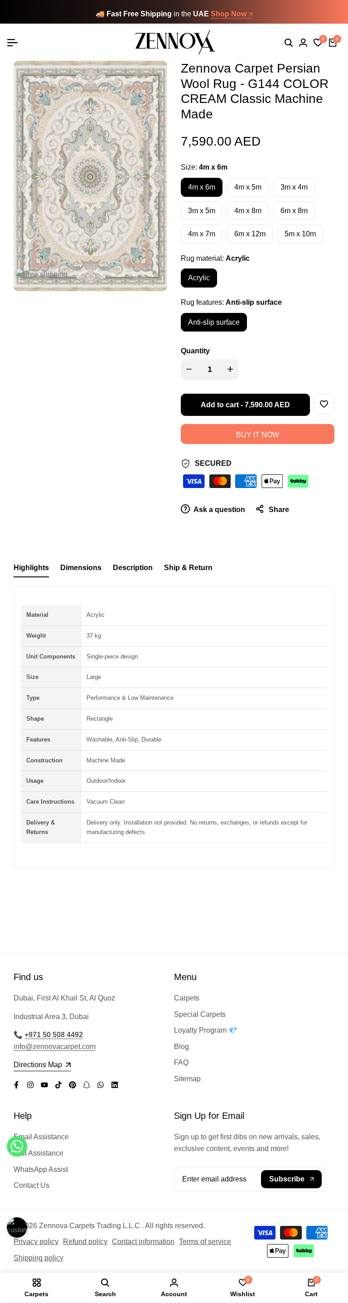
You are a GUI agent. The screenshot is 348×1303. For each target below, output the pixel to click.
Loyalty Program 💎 (205, 1030)
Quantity (195, 351)
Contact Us (31, 1185)
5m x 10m (300, 234)
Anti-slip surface (214, 322)
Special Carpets (200, 1014)
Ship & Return (188, 567)
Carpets (186, 998)
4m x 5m (247, 187)
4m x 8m (247, 211)
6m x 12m (250, 234)
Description (133, 567)
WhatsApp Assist (41, 1169)
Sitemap (187, 1079)
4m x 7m (201, 234)
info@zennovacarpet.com (55, 1046)
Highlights (31, 567)
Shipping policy (38, 1258)
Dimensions (81, 567)
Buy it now (257, 435)
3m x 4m (294, 187)
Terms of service (205, 1241)
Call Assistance (38, 1153)
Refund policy (85, 1241)
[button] (324, 404)
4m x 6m (201, 187)
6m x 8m (294, 211)
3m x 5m (201, 211)
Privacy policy (36, 1241)
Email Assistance (41, 1137)
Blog (181, 1046)
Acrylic (199, 278)
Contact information (143, 1241)
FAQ (181, 1062)
